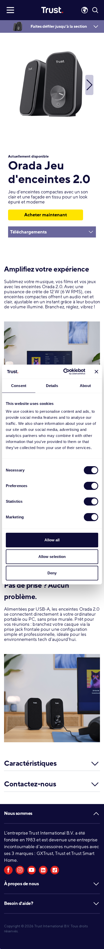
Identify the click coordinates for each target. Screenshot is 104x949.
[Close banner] (96, 371)
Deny (52, 573)
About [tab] (85, 385)
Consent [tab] (18, 385)
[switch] (91, 486)
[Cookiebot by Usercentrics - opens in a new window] (64, 371)
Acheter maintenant (45, 215)
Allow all (52, 540)
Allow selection (52, 556)
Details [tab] (52, 385)
